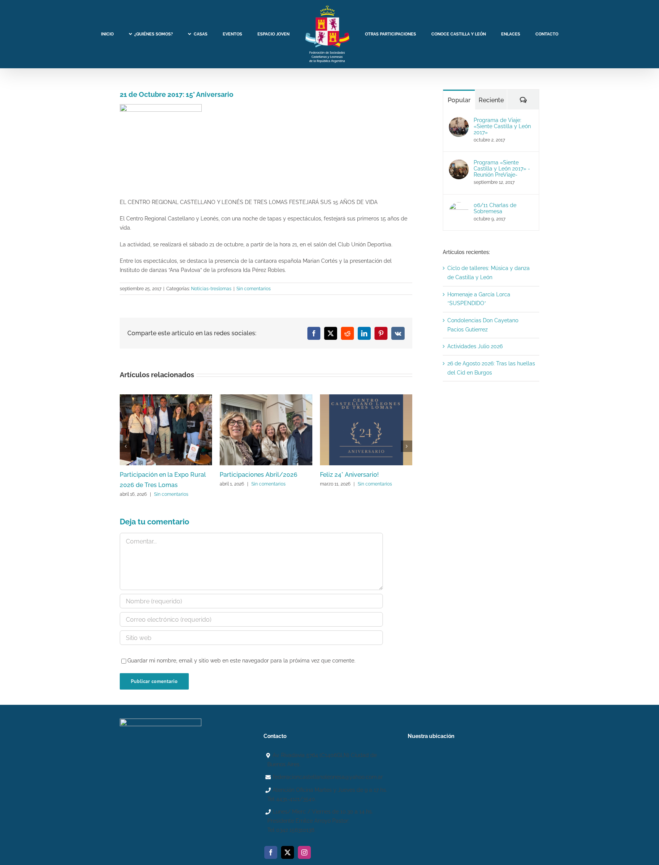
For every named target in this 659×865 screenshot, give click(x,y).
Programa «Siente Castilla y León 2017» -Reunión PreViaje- (502, 168)
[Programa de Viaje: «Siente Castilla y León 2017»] (459, 121)
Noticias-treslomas (211, 288)
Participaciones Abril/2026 (258, 474)
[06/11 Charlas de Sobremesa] (459, 206)
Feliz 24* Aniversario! (349, 474)
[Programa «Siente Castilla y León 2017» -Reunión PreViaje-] (459, 164)
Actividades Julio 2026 (475, 346)
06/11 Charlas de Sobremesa (495, 208)
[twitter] (287, 852)
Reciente (491, 100)
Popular (459, 100)
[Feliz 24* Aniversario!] (366, 397)
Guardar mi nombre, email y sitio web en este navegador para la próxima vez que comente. (241, 661)
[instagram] (304, 852)
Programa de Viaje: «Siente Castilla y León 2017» (502, 126)
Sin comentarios (253, 288)
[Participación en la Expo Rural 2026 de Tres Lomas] (166, 397)
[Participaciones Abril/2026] (266, 397)
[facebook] (270, 852)
